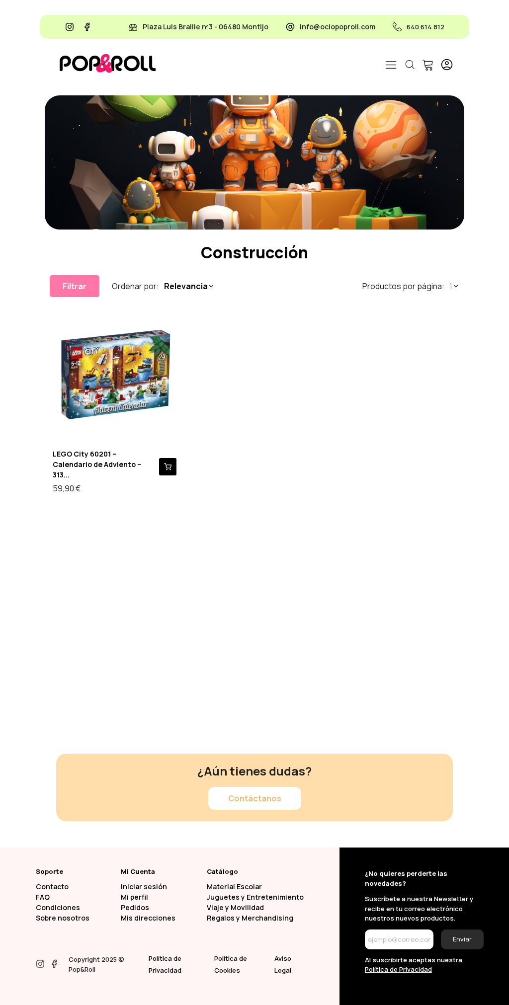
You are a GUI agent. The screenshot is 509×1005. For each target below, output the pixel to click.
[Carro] (426, 65)
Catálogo (222, 871)
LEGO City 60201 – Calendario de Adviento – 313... (97, 464)
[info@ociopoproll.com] (290, 26)
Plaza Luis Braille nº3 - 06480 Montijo (205, 26)
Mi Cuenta (138, 871)
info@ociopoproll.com (337, 26)
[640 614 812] (397, 26)
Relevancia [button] (186, 286)
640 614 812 (425, 26)
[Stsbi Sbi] (69, 26)
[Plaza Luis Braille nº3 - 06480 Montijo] (133, 26)
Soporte (49, 871)
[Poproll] (108, 63)
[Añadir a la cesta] (167, 466)
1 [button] (450, 286)
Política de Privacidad (398, 969)
